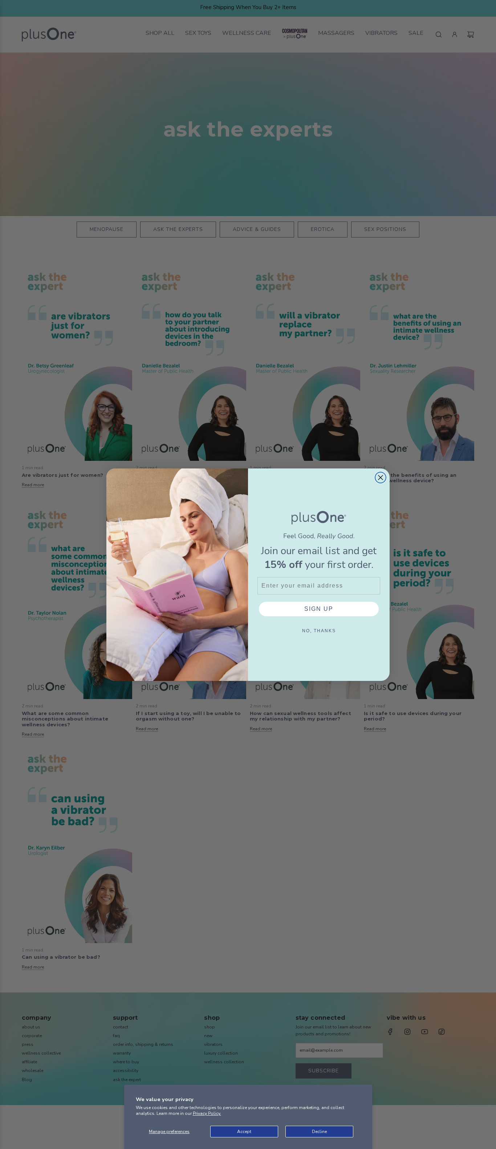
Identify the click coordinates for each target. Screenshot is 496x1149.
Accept (244, 1131)
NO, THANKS (319, 630)
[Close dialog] (380, 477)
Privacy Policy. (207, 1113)
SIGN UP (318, 609)
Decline (319, 1131)
